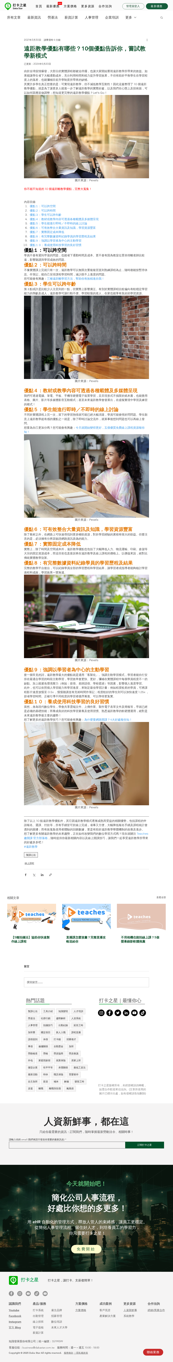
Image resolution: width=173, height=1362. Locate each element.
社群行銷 (45, 1018)
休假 (45, 1039)
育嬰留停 (73, 1074)
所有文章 (14, 17)
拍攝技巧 (48, 1025)
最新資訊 (34, 17)
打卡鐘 (57, 1039)
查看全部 (161, 897)
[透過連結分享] (50, 874)
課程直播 (76, 1032)
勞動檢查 (33, 1053)
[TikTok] (142, 1013)
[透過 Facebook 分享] (25, 874)
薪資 (45, 1081)
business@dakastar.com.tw (38, 1347)
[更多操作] (147, 40)
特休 (45, 1074)
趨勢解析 (61, 1018)
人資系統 (76, 1018)
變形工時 (79, 1081)
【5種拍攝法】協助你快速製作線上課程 (30, 939)
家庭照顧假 (44, 1060)
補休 (56, 1081)
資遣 (30, 1088)
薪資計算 (71, 17)
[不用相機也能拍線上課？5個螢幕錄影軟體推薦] (141, 917)
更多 (128, 17)
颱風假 (70, 1088)
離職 (41, 1088)
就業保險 (61, 1060)
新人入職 (61, 1032)
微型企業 (33, 1067)
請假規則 (33, 1039)
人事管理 (91, 17)
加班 (71, 1046)
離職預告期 (55, 1088)
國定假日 (45, 1032)
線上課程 (29, 863)
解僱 (66, 1081)
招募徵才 (71, 1039)
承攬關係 (63, 1067)
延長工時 (78, 1025)
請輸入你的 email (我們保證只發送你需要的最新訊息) (37, 1139)
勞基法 (53, 17)
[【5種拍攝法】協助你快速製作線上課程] (31, 917)
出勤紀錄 (63, 1025)
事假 (30, 1046)
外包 (30, 1060)
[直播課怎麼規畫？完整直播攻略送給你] (86, 917)
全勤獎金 (58, 1046)
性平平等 (48, 1067)
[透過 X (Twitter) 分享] (33, 874)
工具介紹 (48, 1011)
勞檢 (45, 1053)
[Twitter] (118, 1013)
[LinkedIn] (126, 1013)
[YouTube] (134, 1013)
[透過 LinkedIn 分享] (42, 874)
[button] (70, 6)
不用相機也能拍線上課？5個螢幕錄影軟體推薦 (140, 939)
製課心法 (31, 854)
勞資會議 (73, 1053)
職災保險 (58, 1074)
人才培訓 (78, 1011)
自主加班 (33, 1081)
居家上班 (76, 1060)
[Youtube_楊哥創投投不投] (45, 1293)
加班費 (31, 1032)
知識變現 (63, 1011)
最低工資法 (79, 1067)
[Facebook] (109, 1013)
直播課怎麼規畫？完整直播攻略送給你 (86, 939)
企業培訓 (112, 17)
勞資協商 (58, 1053)
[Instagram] (101, 1013)
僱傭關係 (43, 1046)
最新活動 (33, 1074)
